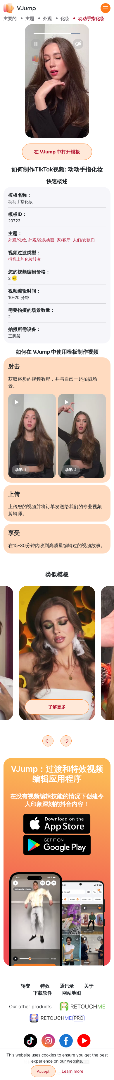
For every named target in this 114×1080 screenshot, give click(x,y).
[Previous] (47, 740)
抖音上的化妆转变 (24, 259)
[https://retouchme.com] (82, 1006)
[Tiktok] (31, 1040)
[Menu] (105, 8)
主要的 (10, 18)
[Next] (66, 740)
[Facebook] (66, 1040)
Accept (43, 1071)
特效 (45, 986)
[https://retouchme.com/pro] (57, 1018)
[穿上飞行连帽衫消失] (35, 919)
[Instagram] (49, 1040)
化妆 (65, 18)
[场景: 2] (82, 436)
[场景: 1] (32, 436)
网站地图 (71, 993)
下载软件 (42, 993)
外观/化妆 (17, 239)
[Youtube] (84, 1040)
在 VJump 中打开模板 (57, 152)
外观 (47, 18)
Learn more (72, 1071)
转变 (25, 986)
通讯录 (67, 986)
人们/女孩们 (84, 239)
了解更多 (57, 707)
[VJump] (20, 8)
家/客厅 (63, 239)
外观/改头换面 (41, 239)
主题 (29, 18)
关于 (89, 986)
